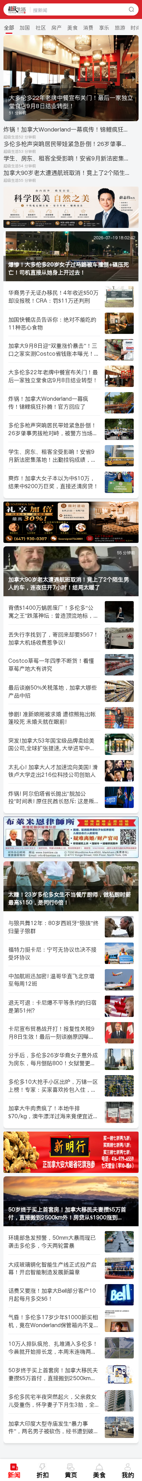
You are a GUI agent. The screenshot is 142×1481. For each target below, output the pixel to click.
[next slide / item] (134, 78)
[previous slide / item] (8, 78)
